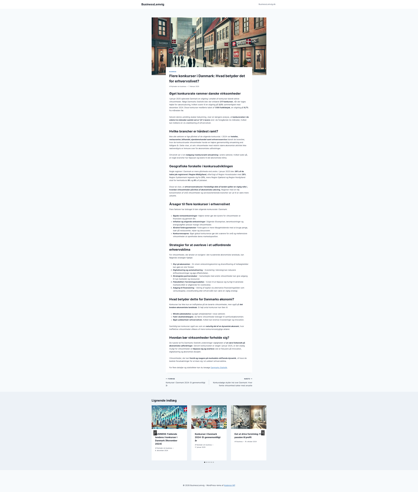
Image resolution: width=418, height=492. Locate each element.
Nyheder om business (178, 86)
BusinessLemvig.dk (267, 4)
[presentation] (169, 417)
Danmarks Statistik (219, 367)
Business (172, 71)
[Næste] (263, 432)
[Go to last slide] (155, 432)
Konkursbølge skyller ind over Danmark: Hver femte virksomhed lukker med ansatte (232, 382)
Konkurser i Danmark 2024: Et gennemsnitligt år (185, 382)
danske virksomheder (224, 93)
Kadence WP (229, 485)
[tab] (204, 462)
